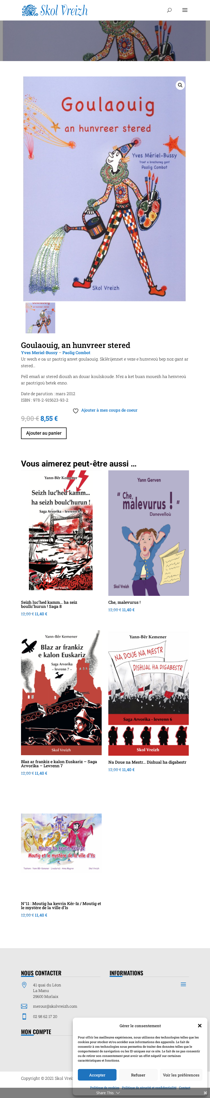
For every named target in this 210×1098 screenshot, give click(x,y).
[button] (199, 1025)
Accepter (97, 1074)
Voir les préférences (181, 1074)
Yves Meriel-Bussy (39, 352)
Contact (184, 1087)
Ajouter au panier (43, 433)
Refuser (138, 1074)
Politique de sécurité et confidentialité (149, 1087)
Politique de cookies (104, 1087)
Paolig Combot (76, 352)
